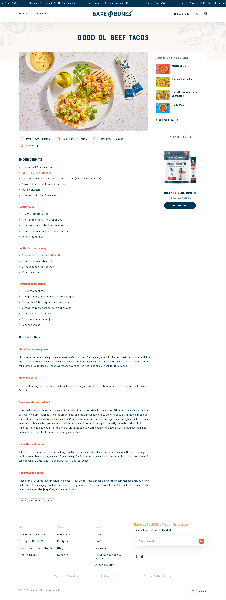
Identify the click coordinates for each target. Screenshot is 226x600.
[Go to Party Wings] (163, 108)
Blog (60, 548)
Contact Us (103, 534)
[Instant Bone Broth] (180, 167)
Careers (62, 554)
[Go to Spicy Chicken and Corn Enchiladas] (163, 95)
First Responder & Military (108, 556)
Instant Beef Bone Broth (50, 255)
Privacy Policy (111, 576)
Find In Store (28, 554)
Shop (22, 13)
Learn (39, 13)
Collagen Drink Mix (100, 3)
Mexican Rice (179, 65)
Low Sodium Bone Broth (35, 548)
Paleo (23, 500)
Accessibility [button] (104, 564)
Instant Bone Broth (180, 193)
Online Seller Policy (157, 576)
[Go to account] (196, 14)
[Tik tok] (142, 557)
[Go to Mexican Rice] (163, 69)
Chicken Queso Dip (182, 78)
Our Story (64, 534)
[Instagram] (135, 557)
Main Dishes (37, 500)
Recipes (62, 541)
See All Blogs (167, 120)
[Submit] (201, 541)
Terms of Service (66, 576)
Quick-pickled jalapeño (37, 172)
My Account (103, 548)
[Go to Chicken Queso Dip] (163, 82)
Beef (50, 500)
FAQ (98, 541)
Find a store (181, 14)
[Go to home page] (113, 15)
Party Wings (178, 104)
